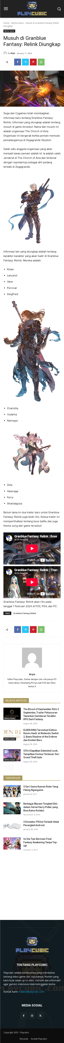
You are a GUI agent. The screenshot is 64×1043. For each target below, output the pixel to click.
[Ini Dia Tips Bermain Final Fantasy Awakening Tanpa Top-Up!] (12, 843)
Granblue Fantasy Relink (24, 613)
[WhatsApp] (41, 62)
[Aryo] (5, 53)
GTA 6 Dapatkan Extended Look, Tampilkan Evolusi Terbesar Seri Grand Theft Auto (41, 754)
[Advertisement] (32, 888)
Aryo (13, 53)
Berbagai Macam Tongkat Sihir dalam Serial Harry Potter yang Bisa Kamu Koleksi (40, 807)
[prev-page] (5, 768)
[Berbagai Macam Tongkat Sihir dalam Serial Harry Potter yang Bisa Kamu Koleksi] (12, 808)
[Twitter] (25, 62)
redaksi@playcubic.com (31, 991)
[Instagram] (32, 1015)
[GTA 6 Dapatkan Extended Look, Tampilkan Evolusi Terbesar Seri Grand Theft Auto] (12, 755)
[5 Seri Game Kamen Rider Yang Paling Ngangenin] (12, 791)
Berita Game (18, 23)
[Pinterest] (33, 62)
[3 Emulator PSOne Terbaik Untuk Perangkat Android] (12, 826)
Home (6, 23)
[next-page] (11, 768)
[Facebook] (17, 62)
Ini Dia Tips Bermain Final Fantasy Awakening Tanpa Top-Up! (40, 842)
